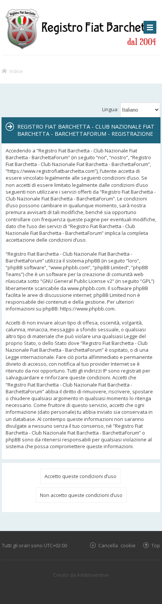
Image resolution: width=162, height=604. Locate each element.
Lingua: (110, 109)
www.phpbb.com (86, 288)
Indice (16, 70)
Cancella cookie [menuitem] (117, 545)
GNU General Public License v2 (77, 281)
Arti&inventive (93, 574)
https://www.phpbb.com (87, 308)
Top (155, 545)
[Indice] (81, 27)
